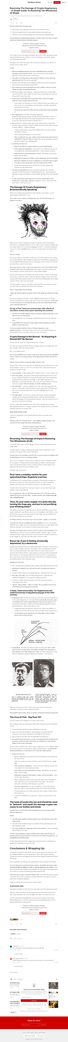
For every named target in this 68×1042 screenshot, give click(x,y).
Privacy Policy (44, 1005)
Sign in (64, 2)
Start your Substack (30, 1035)
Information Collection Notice (33, 1005)
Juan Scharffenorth (17, 958)
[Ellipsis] (57, 946)
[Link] (8, 188)
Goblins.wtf (34, 247)
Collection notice (41, 1032)
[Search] (48, 2)
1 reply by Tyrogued (18, 954)
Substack (27, 1039)
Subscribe (57, 2)
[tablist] (15, 934)
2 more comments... (14, 972)
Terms (35, 1032)
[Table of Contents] (1, 521)
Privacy (32, 1032)
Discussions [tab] (20, 979)
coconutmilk (15, 946)
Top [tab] (11, 979)
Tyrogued (15, 18)
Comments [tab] (13, 933)
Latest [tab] (14, 979)
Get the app (40, 1035)
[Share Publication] (51, 2)
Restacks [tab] (19, 933)
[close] (47, 984)
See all (12, 1012)
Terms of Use (40, 1003)
